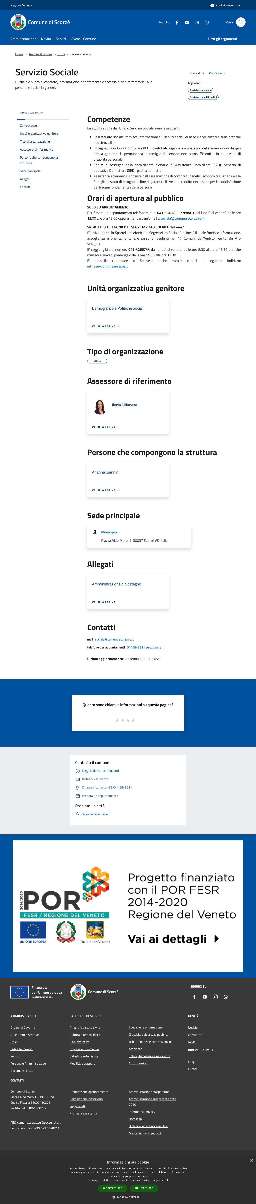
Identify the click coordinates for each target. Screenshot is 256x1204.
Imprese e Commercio (84, 1049)
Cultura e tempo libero (85, 1034)
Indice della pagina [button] (31, 112)
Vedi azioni (215, 73)
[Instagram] (195, 22)
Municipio (109, 532)
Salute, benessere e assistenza (149, 1056)
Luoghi (192, 1061)
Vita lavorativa (79, 1041)
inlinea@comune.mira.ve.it (107, 266)
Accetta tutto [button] (112, 1188)
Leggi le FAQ (78, 1106)
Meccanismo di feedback (145, 1133)
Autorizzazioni (138, 1063)
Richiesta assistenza (83, 1113)
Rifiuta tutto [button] (144, 1188)
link (166, 1180)
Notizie (193, 1027)
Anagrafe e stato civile (85, 1027)
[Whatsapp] (205, 22)
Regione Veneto (21, 5)
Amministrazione (40, 54)
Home (19, 54)
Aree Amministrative (24, 1034)
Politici (15, 1056)
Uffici (61, 54)
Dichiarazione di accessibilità (148, 1126)
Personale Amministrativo (28, 1063)
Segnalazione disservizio (86, 1098)
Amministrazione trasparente (149, 1091)
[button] (127, 1197)
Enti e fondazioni (21, 1049)
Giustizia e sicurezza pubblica (148, 1034)
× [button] (251, 1160)
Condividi (195, 73)
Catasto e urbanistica (84, 1056)
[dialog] (128, 1180)
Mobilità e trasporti (83, 1063)
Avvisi (192, 1041)
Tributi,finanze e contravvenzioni (151, 1041)
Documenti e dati (22, 1070)
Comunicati (195, 1034)
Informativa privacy (142, 1111)
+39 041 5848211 (46, 1128)
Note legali (136, 1118)
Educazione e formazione (146, 1027)
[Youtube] (185, 22)
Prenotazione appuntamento (89, 1091)
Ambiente (135, 1048)
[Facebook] (175, 22)
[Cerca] (241, 22)
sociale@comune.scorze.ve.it (182, 218)
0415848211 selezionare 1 (145, 647)
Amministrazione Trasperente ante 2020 (152, 1101)
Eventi (192, 1068)
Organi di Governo (22, 1027)
